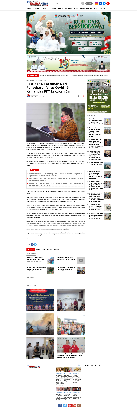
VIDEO (96, 8)
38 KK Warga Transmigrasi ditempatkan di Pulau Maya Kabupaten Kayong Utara (35, 259)
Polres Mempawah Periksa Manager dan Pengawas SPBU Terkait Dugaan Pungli (96, 121)
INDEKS (102, 8)
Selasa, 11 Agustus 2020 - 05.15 (37, 96)
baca (80, 96)
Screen (89, 3)
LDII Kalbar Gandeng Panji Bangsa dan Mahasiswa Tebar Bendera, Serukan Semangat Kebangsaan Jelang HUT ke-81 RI (96, 197)
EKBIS (76, 8)
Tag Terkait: (30, 249)
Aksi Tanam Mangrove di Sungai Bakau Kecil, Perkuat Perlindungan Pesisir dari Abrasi (96, 216)
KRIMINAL (68, 8)
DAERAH (53, 8)
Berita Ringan (33, 80)
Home (27, 80)
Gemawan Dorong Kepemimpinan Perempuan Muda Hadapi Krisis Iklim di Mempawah (95, 175)
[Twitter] (35, 244)
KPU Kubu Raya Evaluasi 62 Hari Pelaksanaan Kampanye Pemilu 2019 (66, 269)
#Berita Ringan (40, 249)
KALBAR (44, 8)
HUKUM (60, 8)
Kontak (100, 365)
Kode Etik (94, 365)
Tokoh (44, 80)
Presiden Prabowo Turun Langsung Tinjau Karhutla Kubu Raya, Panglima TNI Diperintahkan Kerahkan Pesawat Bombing (56, 175)
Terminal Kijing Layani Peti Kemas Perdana (96, 163)
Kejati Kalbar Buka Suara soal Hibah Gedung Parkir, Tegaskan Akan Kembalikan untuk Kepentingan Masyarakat (94, 75)
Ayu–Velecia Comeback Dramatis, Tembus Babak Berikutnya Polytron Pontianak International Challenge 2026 (71, 355)
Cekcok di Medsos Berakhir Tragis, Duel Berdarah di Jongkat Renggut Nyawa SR (95, 207)
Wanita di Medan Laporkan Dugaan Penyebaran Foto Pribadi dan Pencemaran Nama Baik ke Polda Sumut (95, 155)
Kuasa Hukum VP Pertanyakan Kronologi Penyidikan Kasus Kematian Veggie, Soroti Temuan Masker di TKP (96, 186)
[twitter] (104, 3)
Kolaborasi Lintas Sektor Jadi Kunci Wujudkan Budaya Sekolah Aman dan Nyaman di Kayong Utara (95, 132)
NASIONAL (36, 8)
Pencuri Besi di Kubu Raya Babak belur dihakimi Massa (66, 258)
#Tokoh (56, 249)
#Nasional (49, 249)
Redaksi (87, 365)
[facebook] (100, 3)
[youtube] (108, 3)
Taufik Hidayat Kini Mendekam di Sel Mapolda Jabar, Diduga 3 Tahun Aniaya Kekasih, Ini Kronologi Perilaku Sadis (96, 144)
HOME (29, 8)
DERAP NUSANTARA (86, 8)
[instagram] (96, 3)
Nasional (40, 80)
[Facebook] (32, 244)
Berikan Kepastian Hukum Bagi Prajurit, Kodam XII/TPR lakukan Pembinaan (36, 269)
